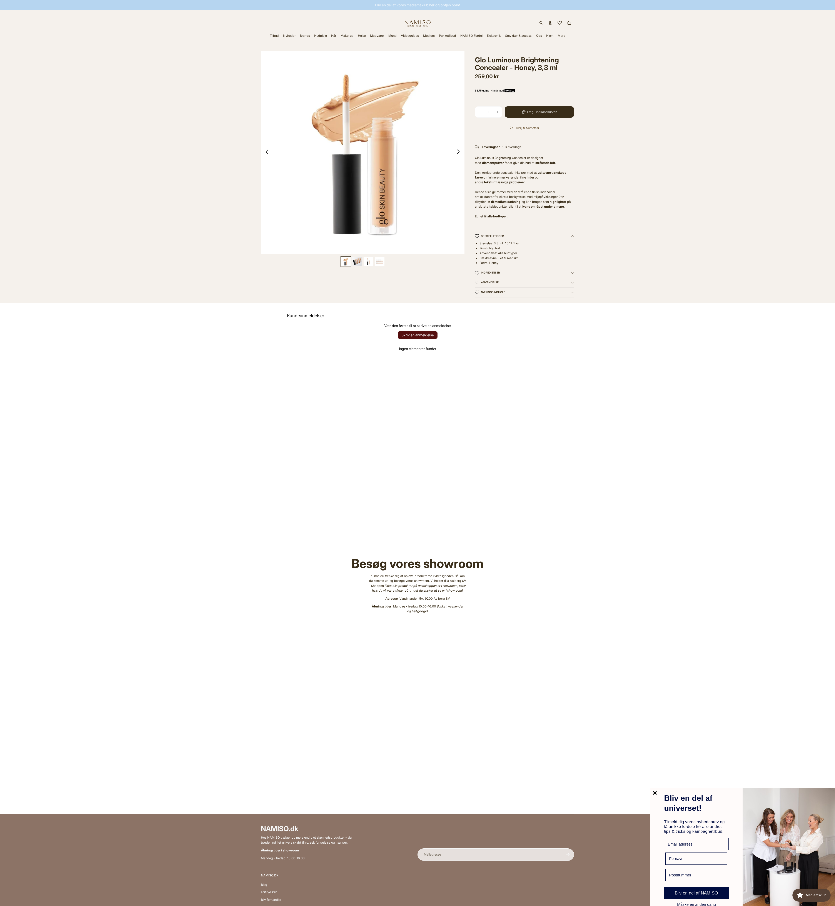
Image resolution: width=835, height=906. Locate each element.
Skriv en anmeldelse (417, 335)
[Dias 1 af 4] (346, 261)
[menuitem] (561, 36)
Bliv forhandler (271, 899)
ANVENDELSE (490, 282)
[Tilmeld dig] (568, 854)
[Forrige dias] (266, 152)
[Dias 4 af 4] (379, 261)
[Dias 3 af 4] (368, 261)
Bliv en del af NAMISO (696, 893)
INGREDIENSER (490, 272)
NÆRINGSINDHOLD (493, 292)
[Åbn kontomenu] (550, 23)
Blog (264, 884)
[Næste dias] (459, 152)
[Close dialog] (655, 793)
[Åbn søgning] (541, 23)
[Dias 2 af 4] (357, 261)
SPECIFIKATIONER (492, 236)
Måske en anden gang (696, 904)
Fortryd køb (269, 892)
